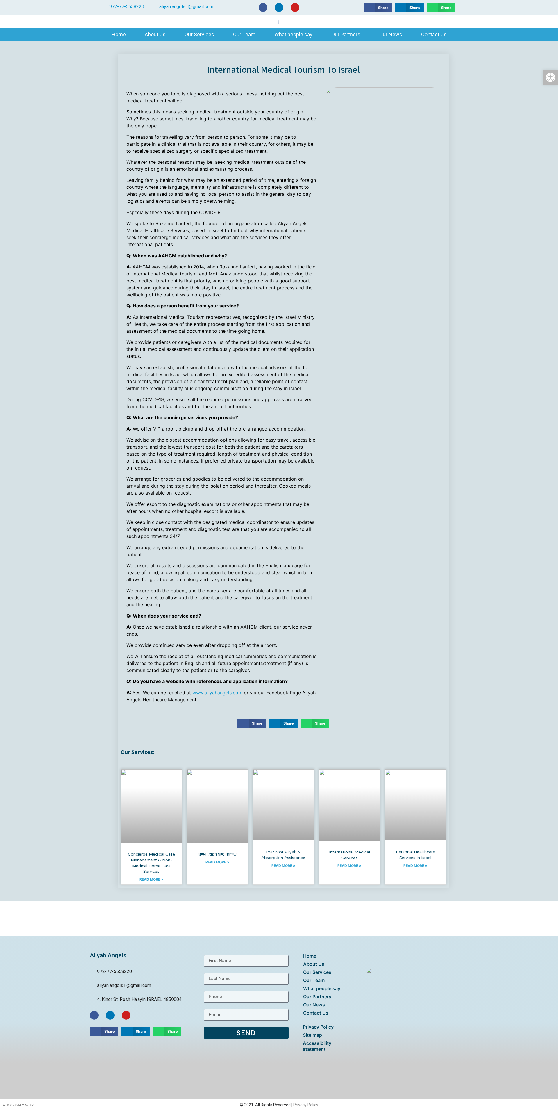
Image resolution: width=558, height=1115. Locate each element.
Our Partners (345, 34)
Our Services (199, 34)
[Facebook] (263, 7)
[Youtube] (295, 7)
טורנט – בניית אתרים (18, 1104)
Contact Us (434, 34)
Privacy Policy (318, 1027)
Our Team (244, 34)
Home (119, 34)
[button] (378, 7)
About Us (155, 34)
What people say (293, 34)
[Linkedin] (279, 7)
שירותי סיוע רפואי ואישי (217, 854)
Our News (390, 34)
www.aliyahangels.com (217, 693)
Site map (312, 1035)
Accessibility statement (317, 1046)
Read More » (151, 879)
